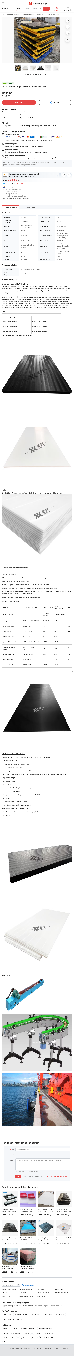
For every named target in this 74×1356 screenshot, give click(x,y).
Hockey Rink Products (43, 1293)
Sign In (5, 198)
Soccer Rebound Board (26, 1296)
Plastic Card (7, 1314)
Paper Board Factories (28, 1328)
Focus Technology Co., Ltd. (24, 1348)
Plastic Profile (36, 1314)
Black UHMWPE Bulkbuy (47, 1338)
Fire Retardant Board (9, 1338)
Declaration (57, 1348)
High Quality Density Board (28, 1338)
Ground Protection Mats (9, 1289)
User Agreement (48, 1348)
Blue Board (37, 1333)
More (3, 1341)
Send (18, 1176)
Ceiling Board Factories (10, 1328)
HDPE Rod (22, 1293)
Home (3, 14)
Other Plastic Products (21, 1314)
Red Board (27, 1333)
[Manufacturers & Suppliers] (37, 3)
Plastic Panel (48, 1314)
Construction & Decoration (14, 14)
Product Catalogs (29, 1285)
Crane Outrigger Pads (25, 1289)
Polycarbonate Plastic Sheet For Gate (14, 1319)
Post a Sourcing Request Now (57, 1176)
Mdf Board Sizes (49, 1333)
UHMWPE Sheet (59, 1289)
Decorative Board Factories (11, 1333)
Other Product (41, 1296)
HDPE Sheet (40, 1289)
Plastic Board (56, 14)
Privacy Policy (65, 1348)
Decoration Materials (28, 14)
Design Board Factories (46, 1328)
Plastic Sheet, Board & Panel (43, 14)
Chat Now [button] (56, 102)
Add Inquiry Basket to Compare (37, 74)
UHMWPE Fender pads (61, 1293)
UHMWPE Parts (6, 1296)
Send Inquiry (19, 102)
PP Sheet (4, 1293)
